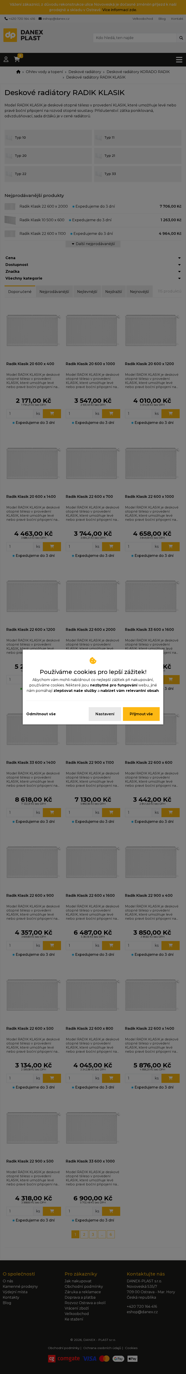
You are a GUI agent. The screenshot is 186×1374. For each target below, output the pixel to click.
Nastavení (104, 714)
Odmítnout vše (41, 714)
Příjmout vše (141, 714)
